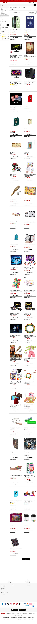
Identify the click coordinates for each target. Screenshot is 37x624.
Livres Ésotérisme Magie (32, 56)
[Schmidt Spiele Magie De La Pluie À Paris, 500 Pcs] (16, 518)
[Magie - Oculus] (30, 122)
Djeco (25, 106)
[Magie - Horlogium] (30, 99)
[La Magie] (30, 48)
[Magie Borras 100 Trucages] (16, 306)
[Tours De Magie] (16, 145)
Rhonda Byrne (26, 56)
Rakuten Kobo (8, 613)
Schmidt (11, 526)
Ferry (11, 268)
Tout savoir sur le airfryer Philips (29, 619)
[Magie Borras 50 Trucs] (30, 306)
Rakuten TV (13, 613)
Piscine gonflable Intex (14, 617)
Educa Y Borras (12, 314)
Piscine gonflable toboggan (7, 619)
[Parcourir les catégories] (2, 2)
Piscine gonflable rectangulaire (22, 617)
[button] (34, 0)
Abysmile (11, 452)
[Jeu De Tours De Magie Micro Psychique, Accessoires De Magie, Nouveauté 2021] (16, 191)
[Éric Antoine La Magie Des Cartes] (16, 328)
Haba (25, 360)
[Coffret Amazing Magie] (30, 191)
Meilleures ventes (34, 13)
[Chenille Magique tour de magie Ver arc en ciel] (16, 468)
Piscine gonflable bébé (18, 619)
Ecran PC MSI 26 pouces (15, 82)
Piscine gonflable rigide (31, 617)
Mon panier (3, 588)
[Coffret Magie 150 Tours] (16, 260)
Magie (15, 107)
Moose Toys (26, 406)
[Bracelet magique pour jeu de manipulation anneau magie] (16, 421)
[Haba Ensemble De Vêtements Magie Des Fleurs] (30, 351)
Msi (11, 57)
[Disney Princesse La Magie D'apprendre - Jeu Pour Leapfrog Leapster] (30, 468)
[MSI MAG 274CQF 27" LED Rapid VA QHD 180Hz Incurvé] (16, 48)
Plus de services (25, 613)
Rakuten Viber (19, 613)
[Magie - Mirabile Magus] (16, 214)
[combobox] (16, 5)
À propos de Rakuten (32, 613)
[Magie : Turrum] (30, 145)
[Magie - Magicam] (16, 167)
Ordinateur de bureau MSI (29, 82)
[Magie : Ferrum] (16, 122)
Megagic (11, 336)
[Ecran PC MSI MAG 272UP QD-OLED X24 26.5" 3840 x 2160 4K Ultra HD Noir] (16, 74)
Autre (11, 429)
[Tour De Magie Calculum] (16, 237)
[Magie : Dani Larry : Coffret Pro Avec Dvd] (30, 444)
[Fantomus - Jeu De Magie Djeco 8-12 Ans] (16, 494)
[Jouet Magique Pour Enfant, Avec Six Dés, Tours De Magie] (30, 421)
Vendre (2, 591)
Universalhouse (26, 526)
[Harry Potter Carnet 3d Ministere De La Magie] (16, 444)
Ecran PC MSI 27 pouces (15, 57)
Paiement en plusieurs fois (5, 589)
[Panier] (35, 3)
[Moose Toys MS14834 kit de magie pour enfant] (30, 398)
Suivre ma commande (4, 592)
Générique (12, 107)
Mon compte (3, 586)
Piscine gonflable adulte (6, 617)
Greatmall (25, 383)
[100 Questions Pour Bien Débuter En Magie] (30, 22)
